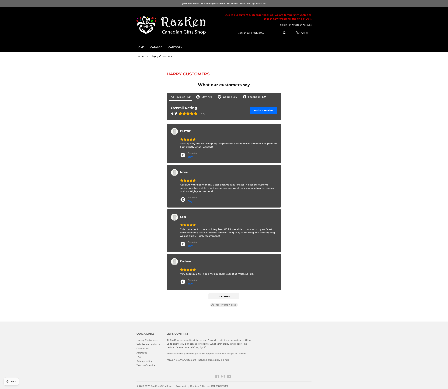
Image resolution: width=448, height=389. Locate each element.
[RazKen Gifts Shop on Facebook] (217, 377)
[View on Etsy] (174, 131)
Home (140, 47)
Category (175, 47)
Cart (304, 32)
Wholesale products (148, 344)
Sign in (283, 25)
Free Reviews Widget (225, 305)
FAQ (139, 356)
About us (141, 352)
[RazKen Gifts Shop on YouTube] (229, 377)
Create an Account (302, 25)
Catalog (156, 47)
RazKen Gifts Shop (161, 386)
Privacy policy (144, 361)
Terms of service (145, 365)
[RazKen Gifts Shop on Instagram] (223, 377)
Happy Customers (147, 340)
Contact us (142, 348)
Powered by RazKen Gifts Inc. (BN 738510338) (202, 386)
